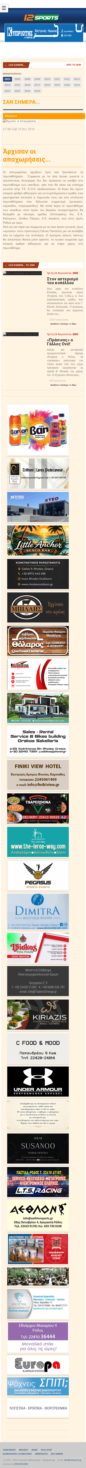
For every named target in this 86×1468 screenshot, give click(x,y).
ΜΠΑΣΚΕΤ (23, 1450)
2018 (47, 85)
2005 (7, 79)
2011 (57, 79)
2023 (17, 91)
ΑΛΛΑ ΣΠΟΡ (46, 1450)
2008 (27, 79)
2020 (67, 85)
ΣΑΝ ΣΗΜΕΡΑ (57, 1454)
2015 (17, 85)
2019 (57, 85)
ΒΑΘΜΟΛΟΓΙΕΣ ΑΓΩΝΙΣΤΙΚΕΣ (17, 1454)
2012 (67, 79)
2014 (7, 85)
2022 (7, 91)
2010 (47, 79)
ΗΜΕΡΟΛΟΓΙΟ (41, 1454)
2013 (77, 79)
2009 (37, 79)
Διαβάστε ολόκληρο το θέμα (61, 323)
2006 (17, 79)
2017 (37, 85)
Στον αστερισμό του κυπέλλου (62, 281)
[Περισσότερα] (22, 274)
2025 (37, 91)
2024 (27, 91)
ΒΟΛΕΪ (35, 1450)
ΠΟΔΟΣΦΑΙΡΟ (9, 1450)
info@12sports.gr (73, 1460)
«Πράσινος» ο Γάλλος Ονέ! (60, 342)
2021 (77, 85)
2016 (27, 85)
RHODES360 (21, 1464)
